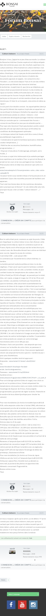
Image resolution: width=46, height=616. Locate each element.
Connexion (6, 220)
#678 (41, 233)
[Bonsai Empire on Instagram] (33, 606)
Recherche (26, 36)
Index (4, 36)
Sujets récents (14, 36)
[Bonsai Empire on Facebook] (11, 606)
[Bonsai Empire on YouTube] (22, 606)
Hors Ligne (27, 204)
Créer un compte (23, 220)
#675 (41, 54)
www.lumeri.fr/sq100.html (19, 372)
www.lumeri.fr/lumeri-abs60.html (22, 361)
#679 (41, 513)
